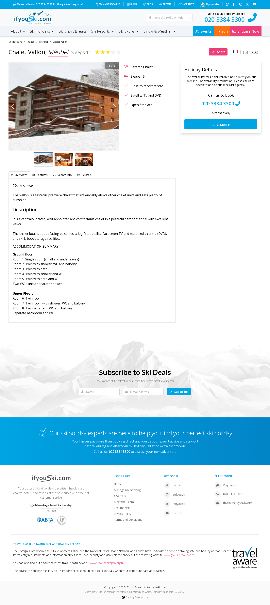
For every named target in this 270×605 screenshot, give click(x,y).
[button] (63, 106)
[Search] (189, 17)
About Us (120, 496)
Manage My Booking (127, 490)
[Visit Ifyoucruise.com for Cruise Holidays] (209, 4)
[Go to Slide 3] (84, 159)
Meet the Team (124, 502)
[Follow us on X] (248, 4)
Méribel (43, 41)
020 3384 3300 (232, 494)
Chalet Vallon (60, 41)
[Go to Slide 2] (64, 159)
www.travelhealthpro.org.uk (107, 563)
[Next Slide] (114, 106)
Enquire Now (231, 485)
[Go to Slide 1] (43, 159)
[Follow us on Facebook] (234, 4)
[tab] (19, 174)
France (30, 41)
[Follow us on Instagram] (241, 4)
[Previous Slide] (12, 106)
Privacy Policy (122, 514)
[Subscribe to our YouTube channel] (255, 4)
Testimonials (122, 508)
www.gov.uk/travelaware (179, 555)
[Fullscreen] (113, 145)
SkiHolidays (15, 41)
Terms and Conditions (128, 519)
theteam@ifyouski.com (238, 502)
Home (118, 484)
